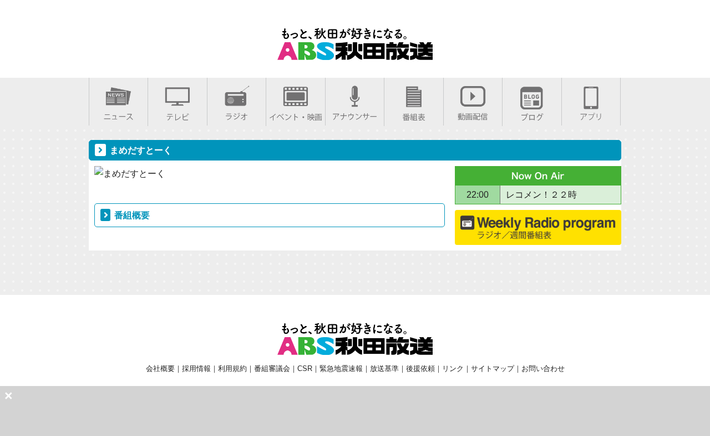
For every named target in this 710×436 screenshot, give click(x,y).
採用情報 (196, 368)
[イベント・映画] (295, 114)
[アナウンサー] (355, 114)
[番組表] (413, 114)
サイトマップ (492, 368)
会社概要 (160, 368)
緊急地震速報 (341, 368)
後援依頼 (420, 368)
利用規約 (232, 368)
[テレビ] (177, 114)
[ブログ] (532, 114)
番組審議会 (272, 368)
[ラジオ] (236, 114)
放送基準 (384, 368)
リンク (453, 368)
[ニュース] (118, 114)
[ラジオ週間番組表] (538, 232)
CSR (304, 368)
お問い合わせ (543, 368)
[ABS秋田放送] (355, 53)
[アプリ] (591, 114)
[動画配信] (473, 114)
